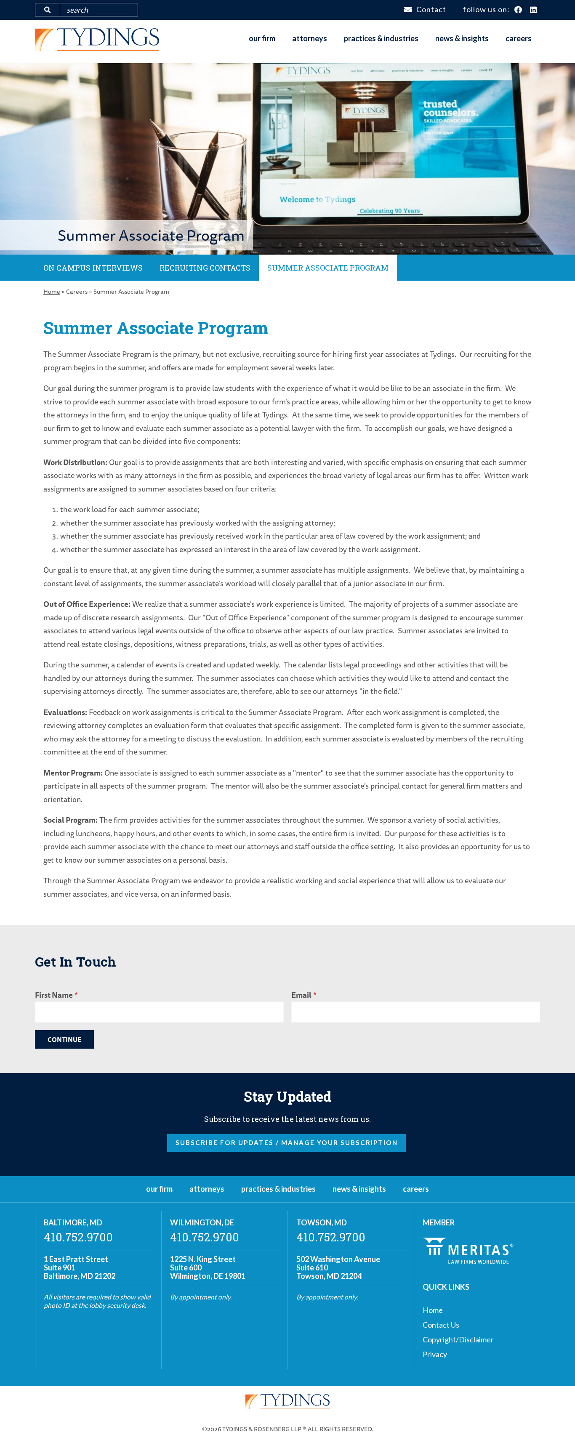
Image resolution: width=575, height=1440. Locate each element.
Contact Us (441, 1324)
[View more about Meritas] (468, 1261)
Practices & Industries (381, 38)
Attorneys (309, 38)
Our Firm (262, 38)
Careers (519, 38)
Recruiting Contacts (205, 268)
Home (51, 291)
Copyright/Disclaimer (458, 1339)
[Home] (97, 48)
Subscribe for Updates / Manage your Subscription (287, 1142)
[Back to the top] (555, 1420)
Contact (431, 9)
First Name (54, 995)
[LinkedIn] (533, 10)
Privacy (435, 1354)
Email (301, 995)
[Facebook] (518, 10)
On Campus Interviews (93, 268)
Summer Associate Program (328, 268)
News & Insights (462, 38)
